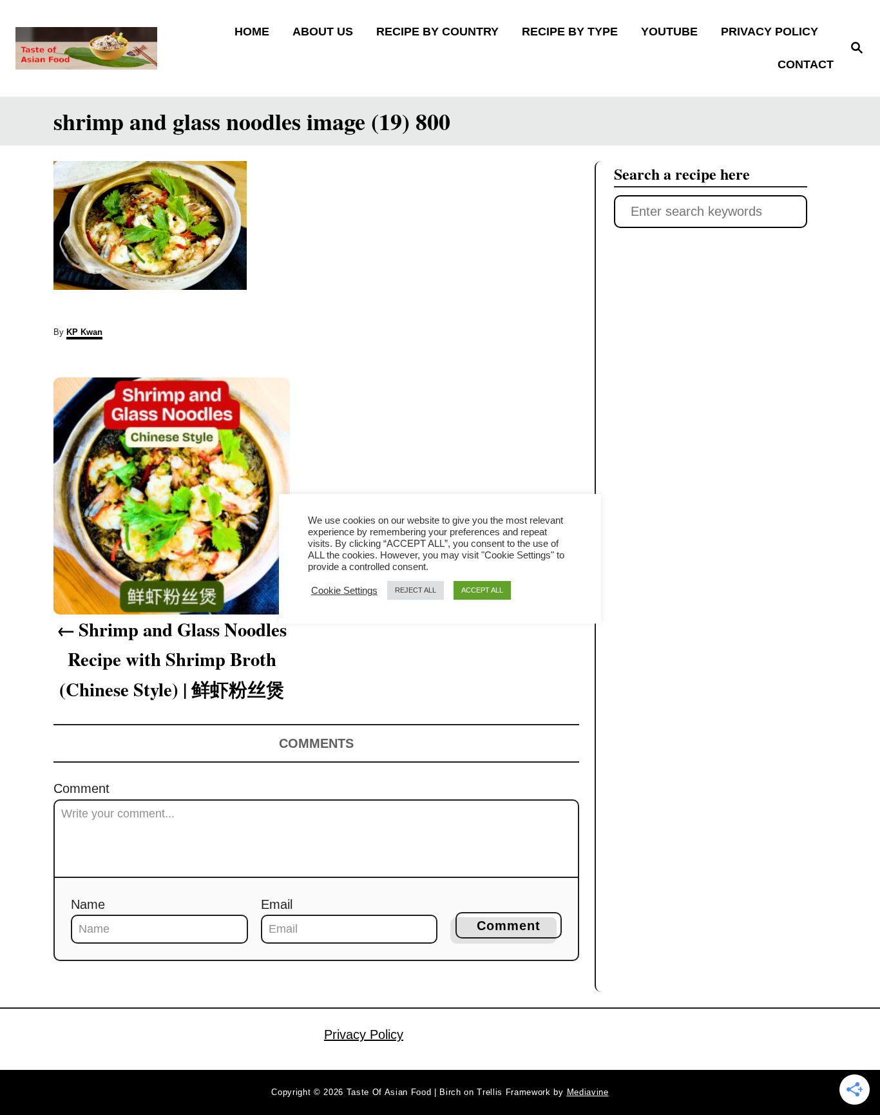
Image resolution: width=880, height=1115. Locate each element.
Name (88, 904)
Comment (81, 788)
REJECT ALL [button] (415, 590)
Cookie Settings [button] (344, 591)
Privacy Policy (363, 1034)
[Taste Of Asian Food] (116, 48)
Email (276, 904)
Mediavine (588, 1092)
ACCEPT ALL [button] (482, 590)
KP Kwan (84, 332)
